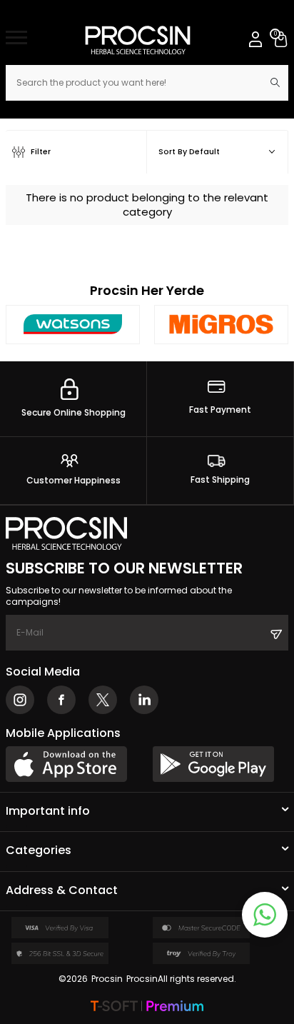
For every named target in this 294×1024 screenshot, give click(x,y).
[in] (144, 700)
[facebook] (61, 700)
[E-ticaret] (147, 1007)
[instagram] (20, 700)
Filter (41, 151)
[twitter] (102, 700)
